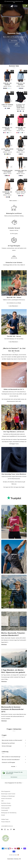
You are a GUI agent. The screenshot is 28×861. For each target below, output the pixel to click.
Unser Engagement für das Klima (13, 782)
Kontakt (13, 766)
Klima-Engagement (5, 791)
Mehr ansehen (13, 200)
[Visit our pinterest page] (10, 829)
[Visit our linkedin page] (7, 829)
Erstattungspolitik (5, 808)
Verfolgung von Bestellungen (8, 796)
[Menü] (2, 6)
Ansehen (14, 523)
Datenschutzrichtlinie (6, 805)
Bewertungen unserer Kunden (8, 793)
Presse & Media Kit (5, 821)
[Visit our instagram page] (4, 829)
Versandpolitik (4, 810)
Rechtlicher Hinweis (5, 803)
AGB (2, 800)
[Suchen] (23, 6)
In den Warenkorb (13, 306)
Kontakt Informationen (6, 798)
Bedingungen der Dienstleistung (8, 812)
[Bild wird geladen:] (14, 295)
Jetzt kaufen (14, 40)
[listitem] (14, 2)
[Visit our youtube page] (13, 829)
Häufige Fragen (5, 819)
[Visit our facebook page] (1, 829)
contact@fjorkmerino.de (7, 826)
